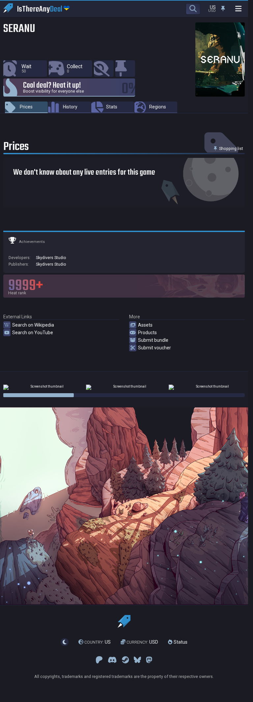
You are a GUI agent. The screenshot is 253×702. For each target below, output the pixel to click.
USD (142, 642)
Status (180, 642)
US (97, 642)
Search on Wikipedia (33, 325)
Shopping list (230, 148)
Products (147, 332)
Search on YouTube (32, 332)
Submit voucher (154, 347)
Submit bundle (153, 340)
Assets (145, 325)
